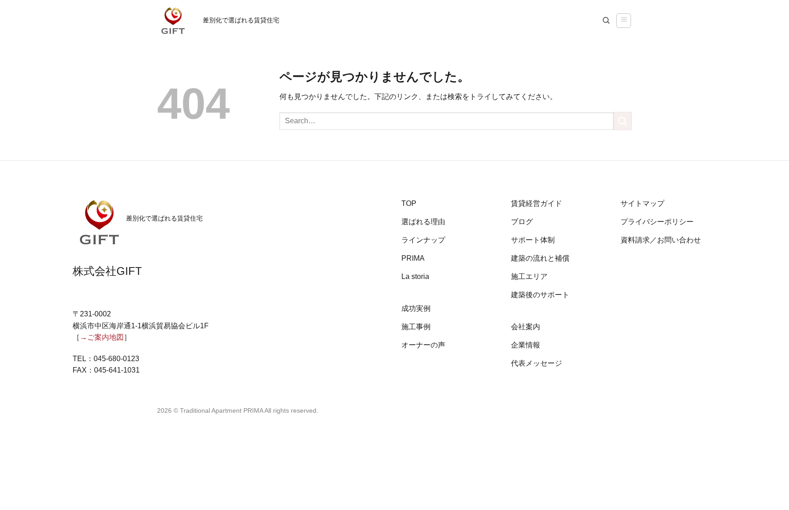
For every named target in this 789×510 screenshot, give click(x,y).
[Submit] (623, 121)
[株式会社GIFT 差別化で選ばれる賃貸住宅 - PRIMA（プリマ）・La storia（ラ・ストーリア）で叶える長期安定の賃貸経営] (173, 21)
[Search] (606, 20)
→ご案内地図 (102, 337)
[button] (623, 20)
